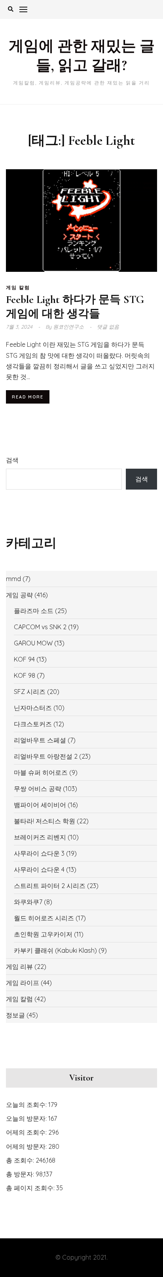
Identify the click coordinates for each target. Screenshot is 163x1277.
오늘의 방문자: (27, 1118)
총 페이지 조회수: (31, 1188)
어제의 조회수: (27, 1132)
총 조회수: (21, 1160)
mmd (13, 579)
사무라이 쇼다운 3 (39, 853)
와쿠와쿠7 (28, 902)
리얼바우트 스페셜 (40, 740)
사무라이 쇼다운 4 (39, 869)
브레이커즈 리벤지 (40, 837)
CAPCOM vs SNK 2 (40, 627)
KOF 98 (24, 675)
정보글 (15, 1015)
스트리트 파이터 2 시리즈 (49, 886)
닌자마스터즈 (33, 708)
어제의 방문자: (27, 1146)
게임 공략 (19, 595)
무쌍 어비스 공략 (37, 789)
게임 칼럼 (18, 287)
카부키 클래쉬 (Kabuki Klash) (55, 950)
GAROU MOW (33, 643)
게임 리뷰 (19, 966)
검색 (12, 460)
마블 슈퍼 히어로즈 (41, 772)
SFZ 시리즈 (29, 692)
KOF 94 (24, 659)
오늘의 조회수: (27, 1105)
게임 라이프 (22, 983)
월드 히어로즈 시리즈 (44, 918)
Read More (28, 397)
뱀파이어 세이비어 (40, 805)
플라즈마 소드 (33, 611)
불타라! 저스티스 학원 (44, 821)
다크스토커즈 (33, 724)
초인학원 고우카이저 (43, 934)
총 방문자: (21, 1174)
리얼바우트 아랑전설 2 (46, 756)
